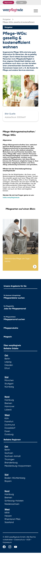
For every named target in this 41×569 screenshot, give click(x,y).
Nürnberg (9, 387)
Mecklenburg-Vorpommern (18, 466)
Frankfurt (9, 421)
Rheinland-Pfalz (12, 519)
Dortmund (10, 425)
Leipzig (8, 362)
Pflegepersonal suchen (14, 319)
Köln (7, 418)
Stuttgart (9, 383)
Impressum (7, 542)
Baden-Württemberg (15, 478)
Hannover (9, 406)
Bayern (8, 481)
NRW (7, 512)
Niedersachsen (12, 504)
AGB (28, 540)
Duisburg (9, 434)
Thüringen (9, 459)
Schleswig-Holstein (14, 500)
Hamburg (9, 400)
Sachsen (9, 453)
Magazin (8, 336)
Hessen (8, 516)
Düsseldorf (10, 428)
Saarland (9, 522)
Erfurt (7, 368)
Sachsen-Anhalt (13, 456)
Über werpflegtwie (12, 345)
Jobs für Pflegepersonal (15, 308)
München (9, 380)
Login (21, 2)
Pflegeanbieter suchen (14, 298)
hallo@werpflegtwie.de (11, 197)
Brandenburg (11, 462)
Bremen (8, 403)
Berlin (7, 358)
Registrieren (8, 2)
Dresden (9, 365)
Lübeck (8, 409)
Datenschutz (19, 540)
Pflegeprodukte (11, 328)
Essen (7, 431)
